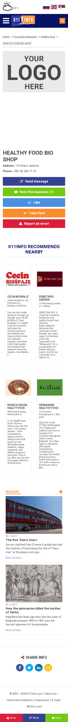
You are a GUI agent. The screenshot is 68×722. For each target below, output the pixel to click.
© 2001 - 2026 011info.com (26, 693)
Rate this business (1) (37, 192)
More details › (14, 557)
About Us (50, 693)
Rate (58, 717)
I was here (37, 213)
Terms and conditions (19, 700)
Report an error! (36, 224)
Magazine (12, 491)
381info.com (34, 706)
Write (36, 717)
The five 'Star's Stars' (21, 540)
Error (13, 717)
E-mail (55, 700)
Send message (36, 181)
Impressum (42, 700)
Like (36, 202)
